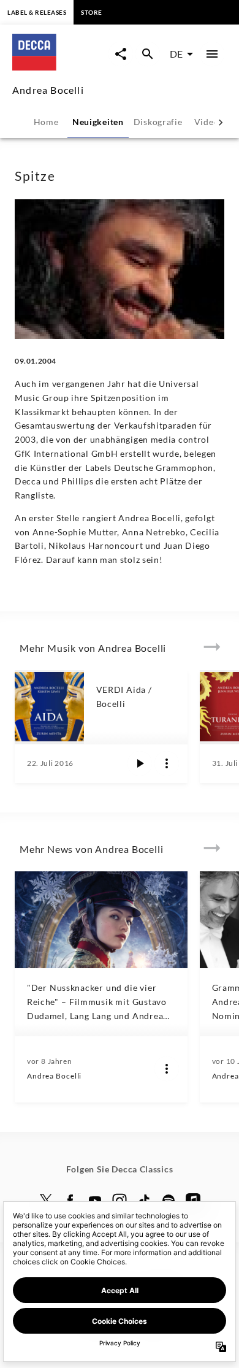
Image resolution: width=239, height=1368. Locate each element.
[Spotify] (168, 1200)
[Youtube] (95, 1200)
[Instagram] (119, 1200)
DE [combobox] (176, 53)
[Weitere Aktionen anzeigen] (166, 763)
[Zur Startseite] (60, 66)
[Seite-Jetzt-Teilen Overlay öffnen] (120, 54)
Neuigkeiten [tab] (98, 122)
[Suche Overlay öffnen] (147, 54)
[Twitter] (46, 1200)
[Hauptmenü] (212, 54)
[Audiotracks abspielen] (139, 763)
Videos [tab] (208, 122)
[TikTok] (144, 1200)
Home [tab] (46, 122)
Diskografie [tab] (158, 122)
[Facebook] (70, 1200)
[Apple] (193, 1200)
